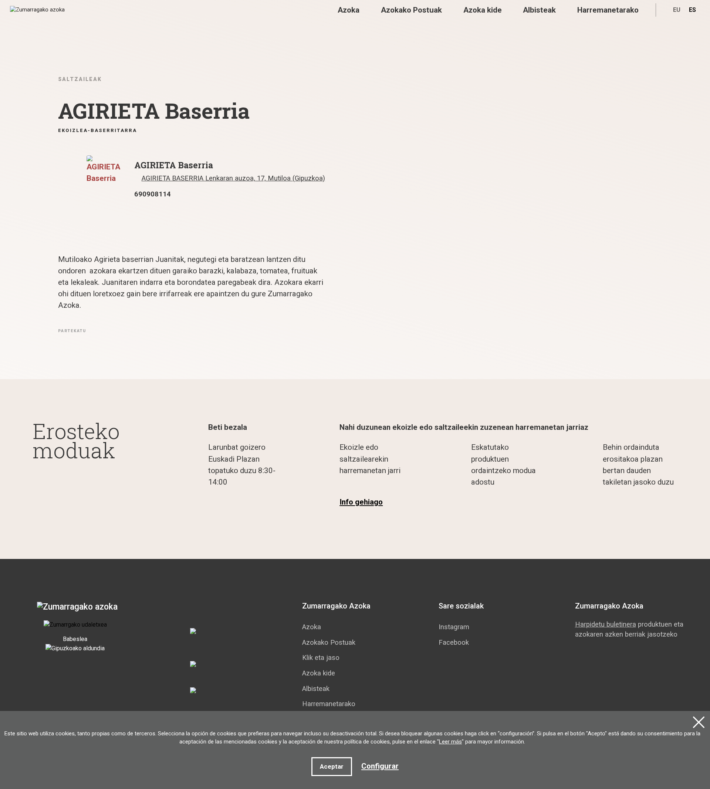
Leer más (450, 741)
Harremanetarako (608, 10)
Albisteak (539, 10)
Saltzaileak (80, 79)
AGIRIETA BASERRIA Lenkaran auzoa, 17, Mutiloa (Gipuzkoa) (233, 178)
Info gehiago (361, 502)
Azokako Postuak (411, 10)
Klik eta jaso (320, 657)
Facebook (454, 642)
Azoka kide (482, 10)
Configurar (380, 766)
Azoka (348, 10)
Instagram (454, 627)
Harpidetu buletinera (605, 624)
